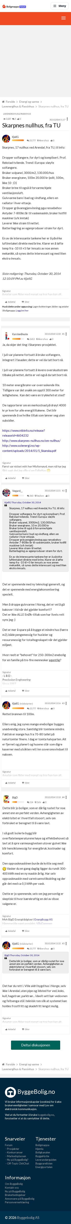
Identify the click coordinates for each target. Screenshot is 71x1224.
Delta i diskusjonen (35, 1045)
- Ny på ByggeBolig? (16, 1159)
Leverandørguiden (46, 1159)
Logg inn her (22, 310)
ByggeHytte (42, 1156)
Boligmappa (42, 1145)
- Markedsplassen (15, 1156)
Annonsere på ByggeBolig (19, 1198)
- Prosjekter (12, 1148)
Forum (8, 1145)
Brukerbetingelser (15, 1195)
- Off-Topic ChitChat (17, 1163)
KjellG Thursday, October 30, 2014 (23, 502)
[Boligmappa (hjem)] (14, 6)
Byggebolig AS (28, 1217)
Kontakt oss (12, 1187)
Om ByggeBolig (14, 1183)
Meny (62, 6)
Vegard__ (17, 490)
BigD (15, 797)
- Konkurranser (14, 1152)
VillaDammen (44, 923)
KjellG (15, 136)
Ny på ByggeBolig (15, 1191)
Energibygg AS (44, 919)
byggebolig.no (46, 1114)
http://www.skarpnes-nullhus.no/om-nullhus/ (31, 440)
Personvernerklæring (17, 1202)
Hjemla (39, 1148)
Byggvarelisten (44, 1163)
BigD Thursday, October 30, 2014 (22, 955)
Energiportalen (44, 1167)
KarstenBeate (20, 334)
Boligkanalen (43, 1152)
